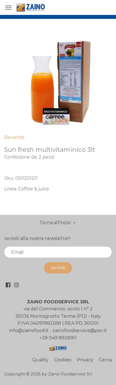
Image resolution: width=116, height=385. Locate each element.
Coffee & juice (33, 189)
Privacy (85, 359)
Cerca (105, 359)
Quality (40, 359)
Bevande (14, 137)
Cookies (62, 359)
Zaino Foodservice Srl (70, 374)
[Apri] (8, 7)
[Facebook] (8, 285)
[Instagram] (16, 285)
